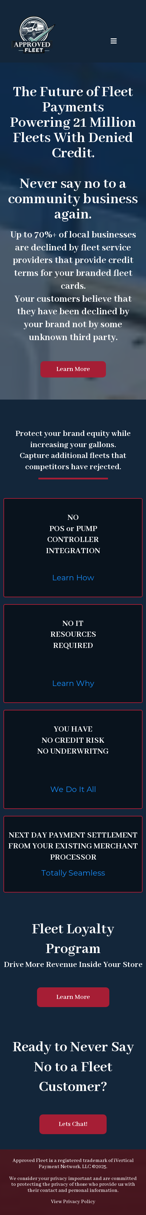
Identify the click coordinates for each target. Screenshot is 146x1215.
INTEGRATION (73, 551)
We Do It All (73, 789)
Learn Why (73, 683)
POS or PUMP (73, 529)
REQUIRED (73, 646)
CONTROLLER (73, 540)
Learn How (73, 577)
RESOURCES (73, 634)
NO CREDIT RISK (73, 740)
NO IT (73, 624)
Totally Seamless (73, 873)
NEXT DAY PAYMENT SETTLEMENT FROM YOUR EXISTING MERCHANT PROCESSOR (73, 846)
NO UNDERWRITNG (73, 751)
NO (73, 518)
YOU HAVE (73, 729)
